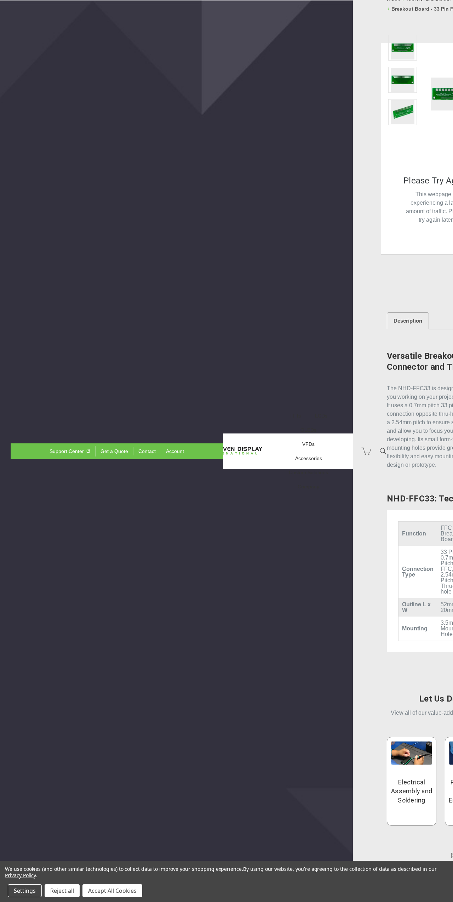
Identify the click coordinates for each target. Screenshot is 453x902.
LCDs (321, 416)
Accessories (308, 458)
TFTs (295, 416)
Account (175, 451)
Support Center (67, 451)
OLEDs (308, 430)
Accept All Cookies (112, 891)
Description (408, 321)
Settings (25, 891)
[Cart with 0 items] (366, 451)
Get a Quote (114, 451)
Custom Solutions (308, 472)
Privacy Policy (20, 875)
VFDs (308, 444)
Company (308, 486)
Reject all (62, 891)
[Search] (382, 451)
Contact (147, 451)
